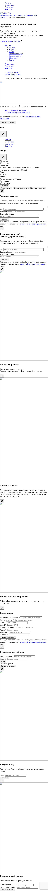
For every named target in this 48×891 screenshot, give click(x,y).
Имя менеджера (7, 620)
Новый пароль (6, 885)
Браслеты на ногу (16, 56)
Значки (12, 60)
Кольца (12, 47)
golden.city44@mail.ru (13, 74)
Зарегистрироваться (8, 637)
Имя (1, 209)
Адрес (3, 630)
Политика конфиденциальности (17, 112)
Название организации (10, 618)
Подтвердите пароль (8, 887)
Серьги (12, 50)
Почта (3, 635)
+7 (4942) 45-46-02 (12, 72)
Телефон (3, 212)
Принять (4, 123)
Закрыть (12, 123)
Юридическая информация (15, 110)
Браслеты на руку (16, 54)
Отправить (4, 778)
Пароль (3, 659)
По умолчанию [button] (6, 188)
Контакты (8, 9)
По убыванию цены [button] (38, 188)
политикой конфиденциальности (33, 224)
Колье (11, 52)
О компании (9, 5)
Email (2, 775)
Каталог (8, 3)
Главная (3, 17)
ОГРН (3, 625)
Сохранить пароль (7, 890)
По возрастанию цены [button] (21, 188)
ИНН (3, 622)
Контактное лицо (7, 627)
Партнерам (9, 7)
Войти (3, 661)
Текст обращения (7, 214)
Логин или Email (6, 657)
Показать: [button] (4, 186)
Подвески (13, 58)
